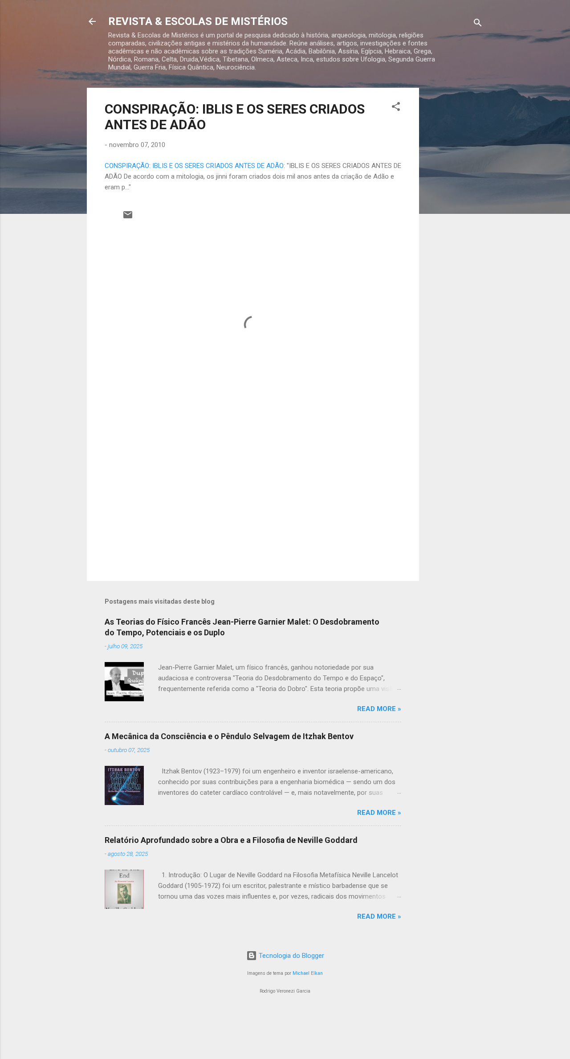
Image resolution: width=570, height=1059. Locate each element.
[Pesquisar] (477, 24)
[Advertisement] (454, 221)
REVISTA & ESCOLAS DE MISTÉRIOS (198, 21)
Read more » (379, 709)
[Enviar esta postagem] (127, 218)
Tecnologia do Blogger (290, 956)
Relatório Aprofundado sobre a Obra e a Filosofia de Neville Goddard (231, 840)
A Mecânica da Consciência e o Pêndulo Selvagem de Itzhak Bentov (229, 736)
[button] (396, 108)
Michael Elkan (308, 973)
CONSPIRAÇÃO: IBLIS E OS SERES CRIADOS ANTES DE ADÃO (194, 166)
